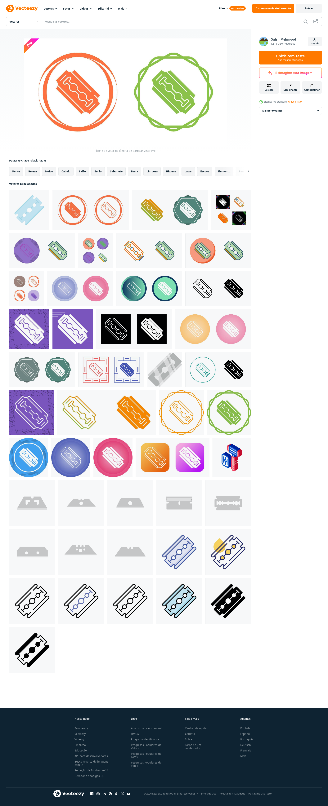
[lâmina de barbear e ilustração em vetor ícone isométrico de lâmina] (232, 457)
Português (247, 739)
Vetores (49, 8)
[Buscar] (305, 21)
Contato (190, 734)
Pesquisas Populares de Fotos (146, 755)
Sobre (188, 739)
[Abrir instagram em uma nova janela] (98, 793)
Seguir (315, 43)
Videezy (79, 739)
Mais (121, 8)
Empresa (80, 745)
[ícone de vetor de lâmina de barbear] (90, 210)
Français (245, 750)
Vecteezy (80, 734)
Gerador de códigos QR (89, 776)
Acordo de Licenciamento (147, 728)
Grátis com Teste (290, 58)
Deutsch (245, 745)
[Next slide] (245, 171)
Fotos (66, 8)
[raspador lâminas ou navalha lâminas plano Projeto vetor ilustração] (32, 503)
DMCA (135, 734)
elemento (224, 171)
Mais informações (272, 110)
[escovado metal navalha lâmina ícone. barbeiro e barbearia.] (164, 369)
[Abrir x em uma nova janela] (122, 793)
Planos (223, 8)
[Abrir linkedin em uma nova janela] (104, 793)
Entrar (309, 8)
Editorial (103, 8)
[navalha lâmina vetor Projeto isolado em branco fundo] (29, 210)
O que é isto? (295, 101)
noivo (49, 171)
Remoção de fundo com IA (91, 770)
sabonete (116, 171)
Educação (80, 750)
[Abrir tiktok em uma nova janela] (116, 793)
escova (204, 171)
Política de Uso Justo (260, 793)
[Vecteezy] (22, 8)
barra (134, 171)
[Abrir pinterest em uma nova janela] (110, 793)
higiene (171, 171)
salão (82, 171)
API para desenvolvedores (91, 756)
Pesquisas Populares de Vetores (146, 746)
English (245, 728)
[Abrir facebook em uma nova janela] (91, 793)
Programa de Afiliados (145, 739)
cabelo (65, 171)
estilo (98, 171)
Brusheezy (81, 728)
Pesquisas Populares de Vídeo (146, 764)
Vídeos (84, 8)
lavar (188, 171)
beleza (32, 171)
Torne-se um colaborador (193, 746)
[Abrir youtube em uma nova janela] (128, 793)
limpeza (152, 171)
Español (245, 734)
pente (16, 171)
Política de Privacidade (232, 793)
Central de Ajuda (196, 728)
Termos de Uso (207, 793)
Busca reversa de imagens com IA (91, 763)
